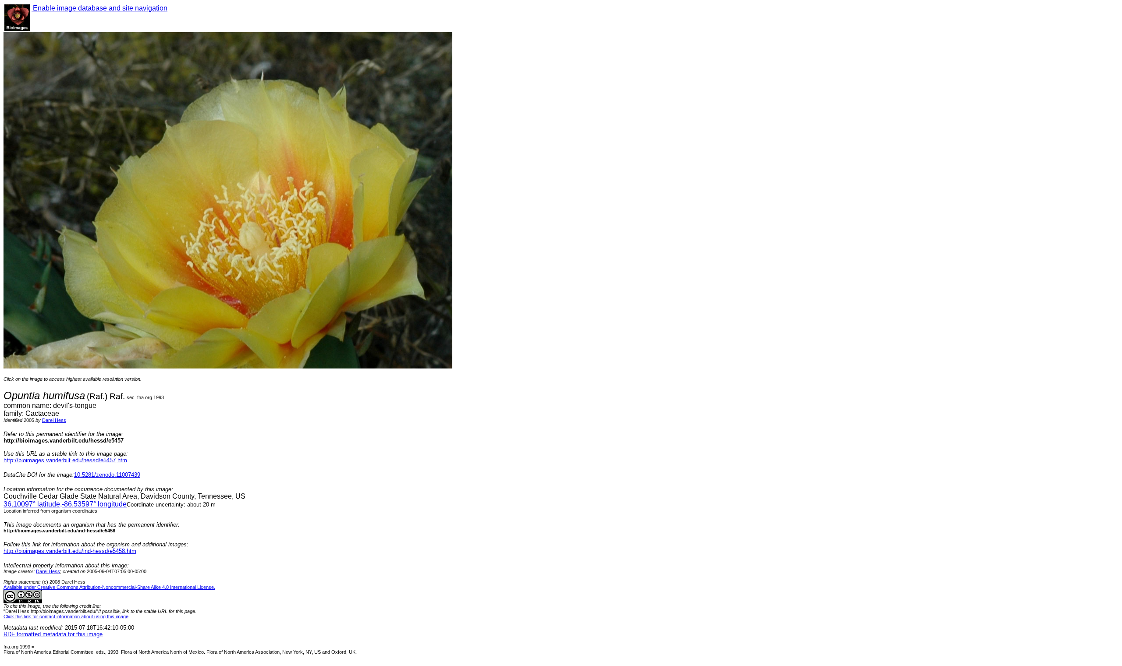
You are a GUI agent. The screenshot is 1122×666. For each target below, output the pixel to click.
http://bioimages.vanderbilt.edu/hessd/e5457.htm (65, 460)
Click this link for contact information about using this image (66, 616)
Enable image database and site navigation (99, 8)
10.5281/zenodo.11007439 (107, 474)
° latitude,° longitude (65, 504)
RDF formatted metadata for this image (53, 634)
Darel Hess (54, 420)
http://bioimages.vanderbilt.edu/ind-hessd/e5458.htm (70, 551)
